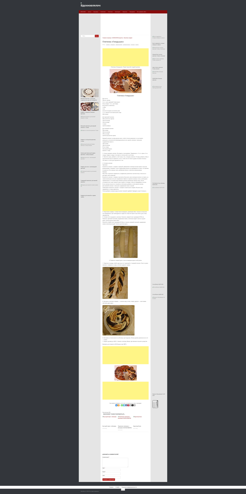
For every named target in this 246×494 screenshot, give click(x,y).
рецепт (137, 44)
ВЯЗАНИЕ (83, 11)
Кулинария (117, 11)
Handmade (103, 11)
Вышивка (96, 11)
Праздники (132, 11)
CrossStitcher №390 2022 (157, 294)
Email (103, 471)
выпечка (107, 44)
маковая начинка (119, 44)
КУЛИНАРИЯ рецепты (117, 37)
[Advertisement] (126, 24)
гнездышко (113, 44)
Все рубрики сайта (141, 11)
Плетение (110, 11)
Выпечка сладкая (128, 37)
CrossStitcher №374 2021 (157, 284)
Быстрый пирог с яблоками (109, 426)
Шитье (89, 11)
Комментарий (105, 457)
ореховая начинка (126, 44)
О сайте (117, 487)
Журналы (125, 11)
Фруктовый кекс (137, 426)
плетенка (132, 44)
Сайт (103, 475)
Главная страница (106, 37)
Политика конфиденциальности (129, 487)
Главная (111, 487)
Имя (103, 468)
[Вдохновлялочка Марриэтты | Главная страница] (90, 5)
